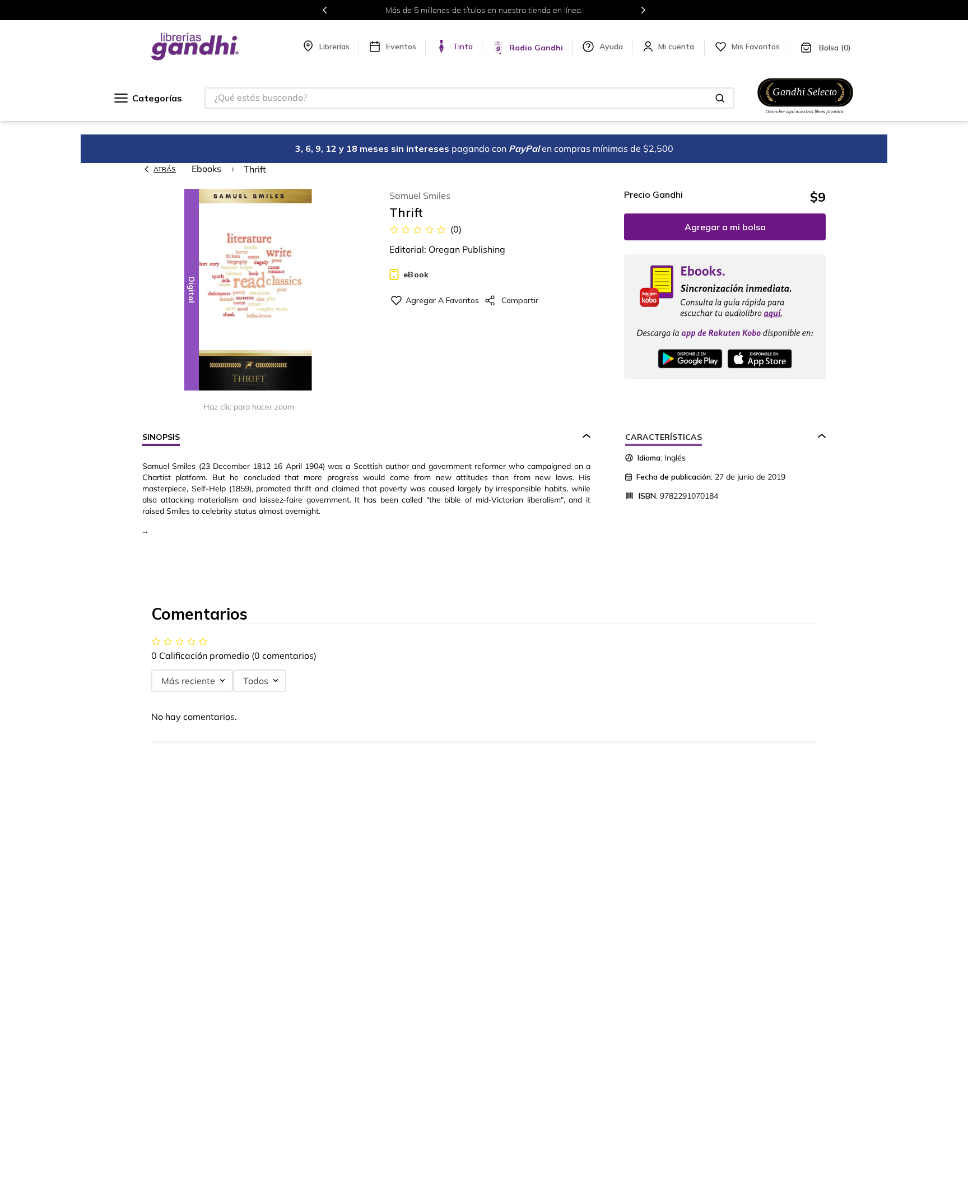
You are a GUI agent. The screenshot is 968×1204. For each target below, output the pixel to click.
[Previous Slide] (325, 10)
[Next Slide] (643, 10)
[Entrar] (677, 46)
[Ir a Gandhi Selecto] (805, 116)
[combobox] (469, 98)
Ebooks (206, 168)
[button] (249, 290)
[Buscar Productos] (719, 98)
